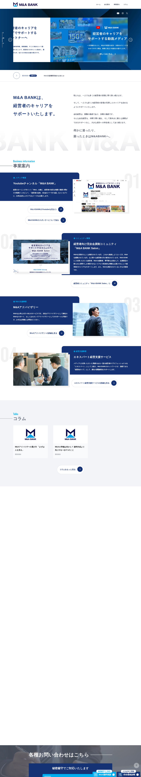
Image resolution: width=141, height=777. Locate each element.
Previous (10, 40)
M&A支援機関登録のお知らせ (54, 76)
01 (3, 32)
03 (3, 43)
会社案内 (107, 4)
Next (130, 40)
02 (3, 38)
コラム (125, 4)
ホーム (98, 4)
